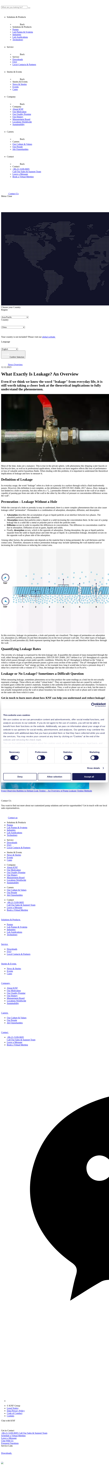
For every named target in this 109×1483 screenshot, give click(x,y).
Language (5, 341)
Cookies (10, 1416)
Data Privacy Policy (16, 1411)
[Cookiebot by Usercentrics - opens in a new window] (93, 705)
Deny (20, 776)
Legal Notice (12, 1408)
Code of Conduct (14, 1413)
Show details (93, 768)
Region (4, 310)
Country (5, 320)
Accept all (89, 776)
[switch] (41, 757)
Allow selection (54, 776)
